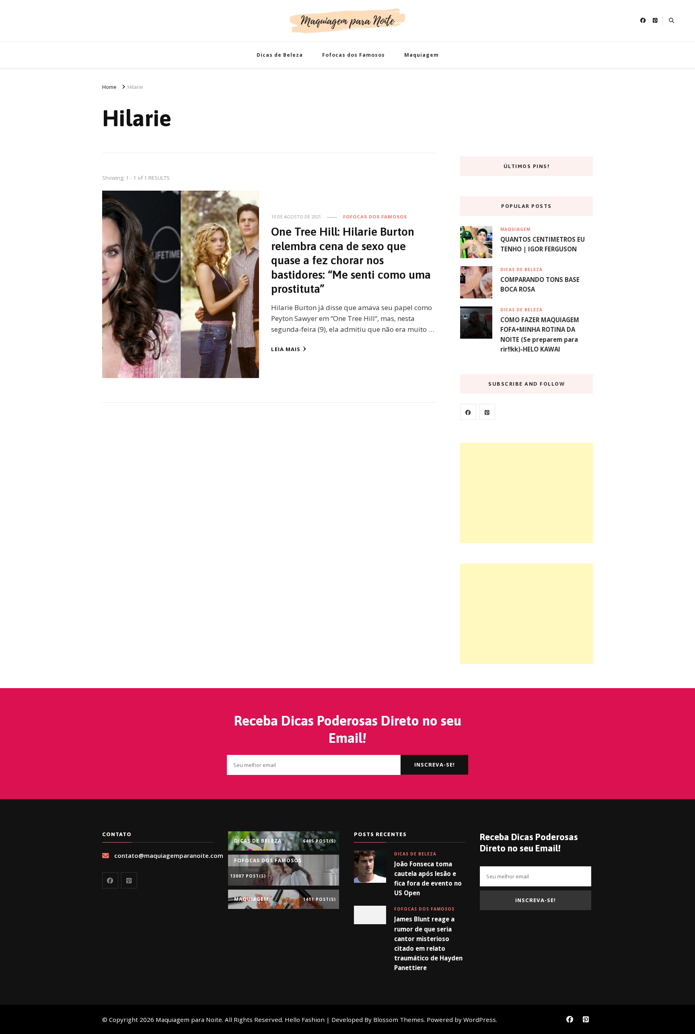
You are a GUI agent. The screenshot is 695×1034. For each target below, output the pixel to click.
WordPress (479, 1019)
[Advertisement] (526, 493)
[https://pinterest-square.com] (487, 412)
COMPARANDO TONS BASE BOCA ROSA (540, 284)
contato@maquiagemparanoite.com (168, 855)
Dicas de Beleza (280, 54)
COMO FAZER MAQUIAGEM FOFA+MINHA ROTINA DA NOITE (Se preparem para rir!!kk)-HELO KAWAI (539, 334)
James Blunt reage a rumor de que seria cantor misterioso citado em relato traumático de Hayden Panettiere (428, 943)
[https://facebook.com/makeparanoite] (468, 412)
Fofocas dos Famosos (353, 54)
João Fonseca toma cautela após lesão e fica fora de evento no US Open (428, 878)
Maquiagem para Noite (189, 1019)
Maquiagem (421, 54)
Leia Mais (285, 349)
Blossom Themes (398, 1019)
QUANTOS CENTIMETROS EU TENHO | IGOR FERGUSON (542, 244)
